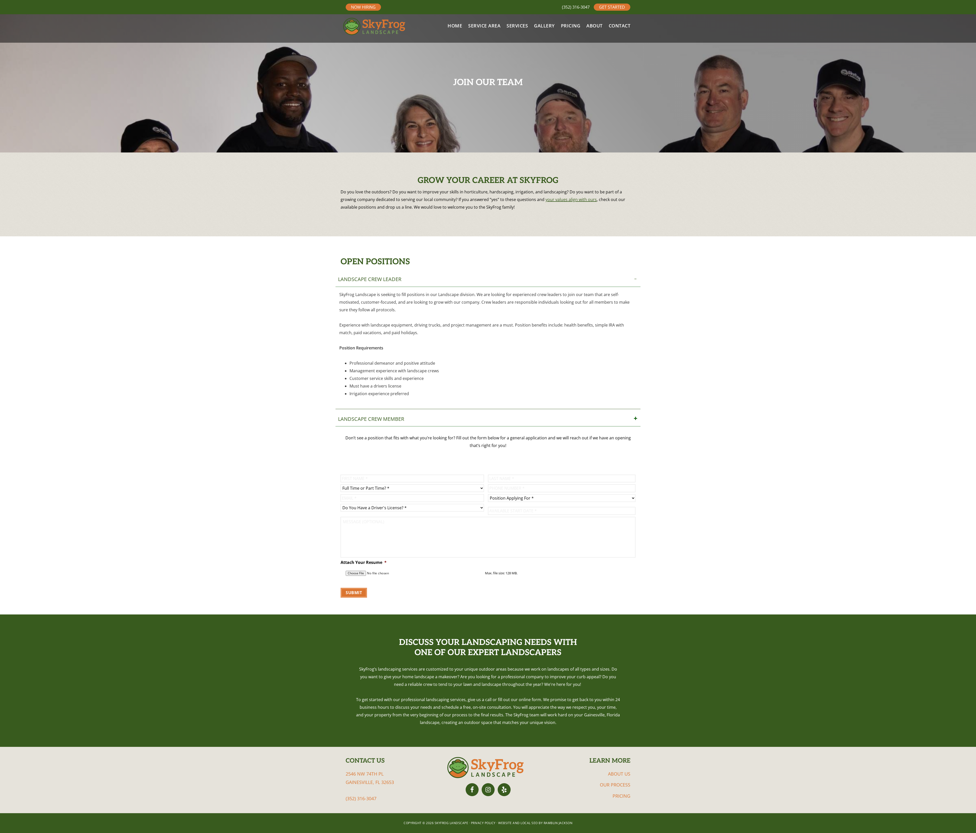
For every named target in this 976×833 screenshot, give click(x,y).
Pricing (621, 796)
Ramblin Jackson (557, 823)
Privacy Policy (484, 823)
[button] (488, 279)
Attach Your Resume (364, 562)
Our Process (615, 785)
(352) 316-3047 (576, 7)
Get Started (612, 7)
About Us (619, 774)
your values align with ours (571, 199)
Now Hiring (363, 7)
